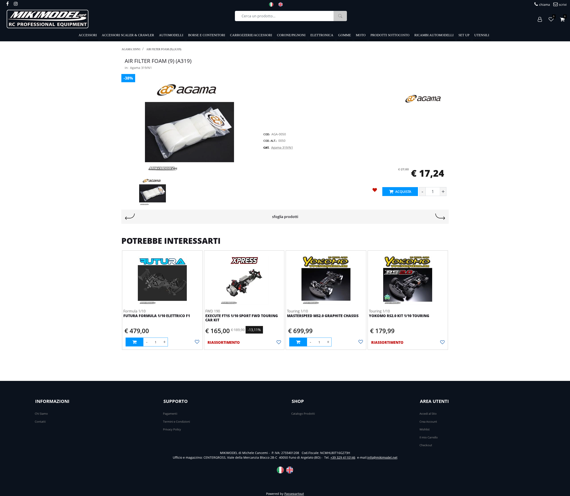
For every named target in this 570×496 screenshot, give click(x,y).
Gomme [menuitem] (344, 35)
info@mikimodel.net (382, 457)
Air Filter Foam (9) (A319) (163, 49)
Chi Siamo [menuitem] (41, 414)
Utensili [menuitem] (481, 35)
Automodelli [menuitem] (171, 35)
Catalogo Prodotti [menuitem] (303, 414)
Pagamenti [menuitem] (170, 414)
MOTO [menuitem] (361, 35)
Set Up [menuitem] (463, 35)
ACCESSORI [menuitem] (88, 35)
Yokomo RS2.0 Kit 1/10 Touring (399, 316)
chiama (544, 4)
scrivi (563, 4)
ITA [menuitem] (272, 4)
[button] (340, 16)
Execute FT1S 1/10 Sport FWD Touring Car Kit (241, 318)
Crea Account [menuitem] (428, 422)
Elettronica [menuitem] (321, 35)
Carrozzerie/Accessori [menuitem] (251, 35)
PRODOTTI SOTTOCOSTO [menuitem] (389, 35)
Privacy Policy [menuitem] (172, 429)
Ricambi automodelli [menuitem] (434, 35)
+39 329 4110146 (342, 457)
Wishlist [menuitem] (424, 429)
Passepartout (294, 494)
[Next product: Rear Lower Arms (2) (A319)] (440, 217)
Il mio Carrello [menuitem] (428, 437)
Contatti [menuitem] (40, 422)
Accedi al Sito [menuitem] (428, 414)
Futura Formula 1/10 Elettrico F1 (156, 316)
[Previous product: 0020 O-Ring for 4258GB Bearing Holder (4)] (129, 217)
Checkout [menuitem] (425, 445)
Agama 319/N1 (131, 49)
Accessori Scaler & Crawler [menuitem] (128, 35)
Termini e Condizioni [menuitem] (176, 422)
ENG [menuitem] (281, 4)
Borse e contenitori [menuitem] (206, 35)
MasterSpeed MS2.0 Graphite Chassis (322, 316)
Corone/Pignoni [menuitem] (291, 35)
